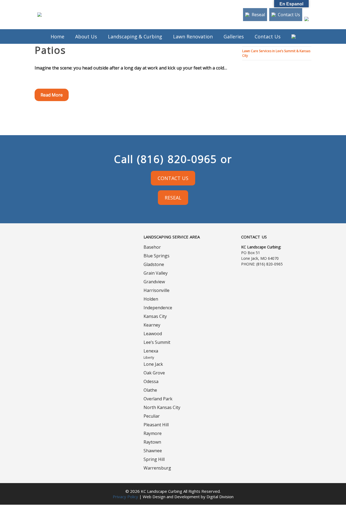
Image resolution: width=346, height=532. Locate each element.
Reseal (258, 15)
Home (57, 36)
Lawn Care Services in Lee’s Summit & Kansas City (276, 53)
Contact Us (289, 15)
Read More (52, 95)
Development (187, 496)
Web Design (154, 496)
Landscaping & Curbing (135, 36)
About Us (86, 36)
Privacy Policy (125, 496)
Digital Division (220, 496)
